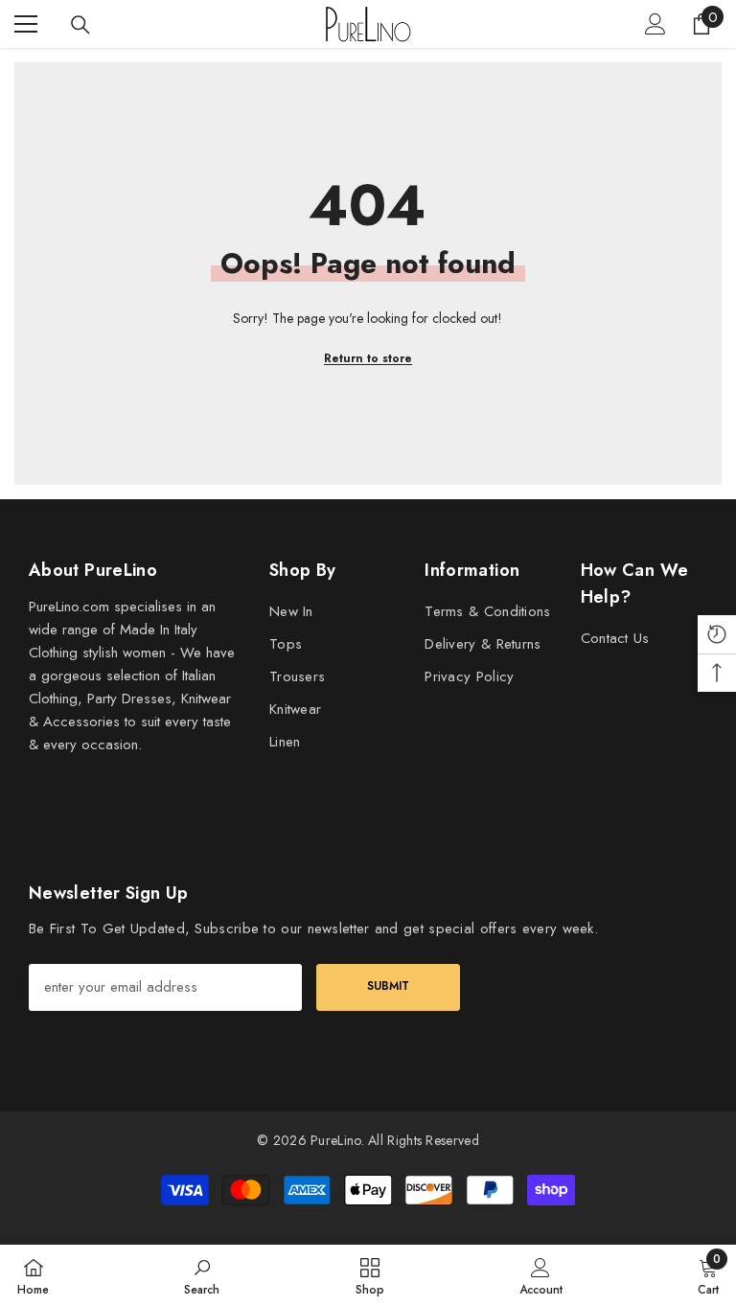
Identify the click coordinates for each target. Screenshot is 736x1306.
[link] (201, 1275)
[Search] (80, 24)
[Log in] (655, 23)
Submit (388, 986)
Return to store (368, 358)
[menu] (25, 23)
